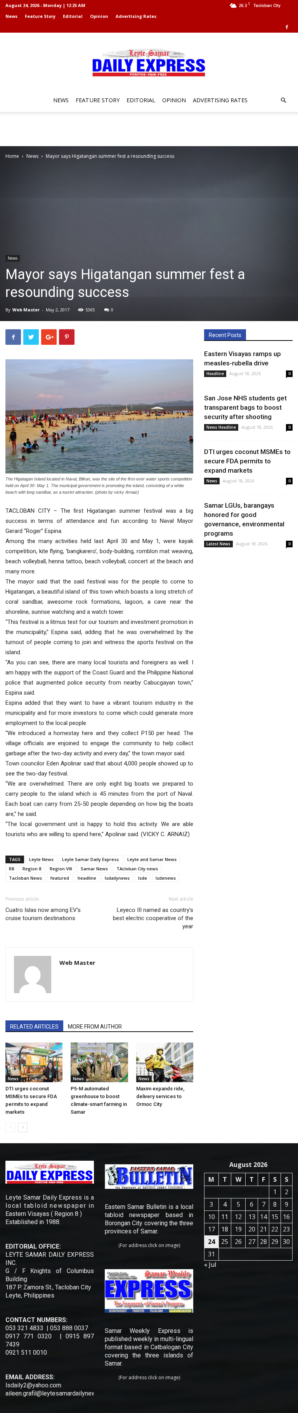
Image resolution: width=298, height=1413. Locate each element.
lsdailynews (117, 878)
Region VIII (61, 869)
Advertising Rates (136, 16)
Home (12, 156)
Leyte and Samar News (152, 859)
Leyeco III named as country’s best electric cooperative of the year (153, 918)
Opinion (99, 16)
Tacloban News (25, 878)
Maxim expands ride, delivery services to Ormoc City (160, 1096)
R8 (11, 869)
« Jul (210, 1264)
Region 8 (32, 869)
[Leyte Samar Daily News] (149, 62)
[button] (283, 100)
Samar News (94, 869)
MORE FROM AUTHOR (95, 1027)
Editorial (73, 16)
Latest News (218, 544)
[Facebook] (287, 27)
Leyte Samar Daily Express (90, 859)
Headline (215, 373)
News (11, 16)
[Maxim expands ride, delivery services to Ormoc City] (164, 1062)
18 (224, 1229)
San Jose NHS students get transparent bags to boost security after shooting (245, 407)
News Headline (221, 427)
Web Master (26, 310)
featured (59, 878)
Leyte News (41, 859)
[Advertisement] (149, 129)
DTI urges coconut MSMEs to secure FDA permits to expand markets (247, 461)
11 (224, 1216)
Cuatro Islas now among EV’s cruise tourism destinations (43, 914)
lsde (142, 878)
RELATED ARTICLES (34, 1027)
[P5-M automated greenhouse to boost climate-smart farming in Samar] (99, 1062)
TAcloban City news (137, 869)
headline (87, 878)
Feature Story (40, 16)
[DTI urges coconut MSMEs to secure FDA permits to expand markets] (33, 1062)
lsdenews (166, 878)
